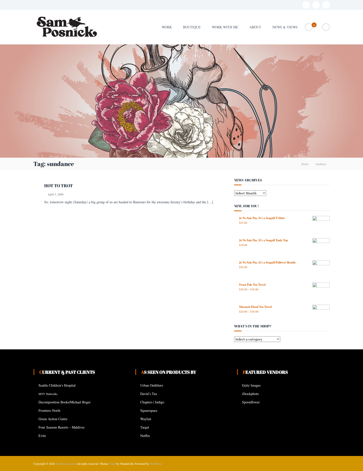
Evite (42, 435)
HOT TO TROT (58, 185)
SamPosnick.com (66, 464)
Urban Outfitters (151, 385)
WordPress (156, 464)
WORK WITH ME (225, 27)
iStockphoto (250, 393)
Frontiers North (49, 410)
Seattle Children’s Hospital (57, 385)
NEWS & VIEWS (285, 27)
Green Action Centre (53, 418)
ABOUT (255, 27)
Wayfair (145, 418)
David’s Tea (148, 393)
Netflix (145, 435)
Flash (112, 464)
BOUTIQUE (192, 27)
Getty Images (251, 385)
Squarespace (148, 410)
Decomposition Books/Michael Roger (65, 402)
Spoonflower (251, 402)
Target (144, 427)
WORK (167, 27)
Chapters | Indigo (152, 402)
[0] (308, 27)
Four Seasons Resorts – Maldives (61, 427)
